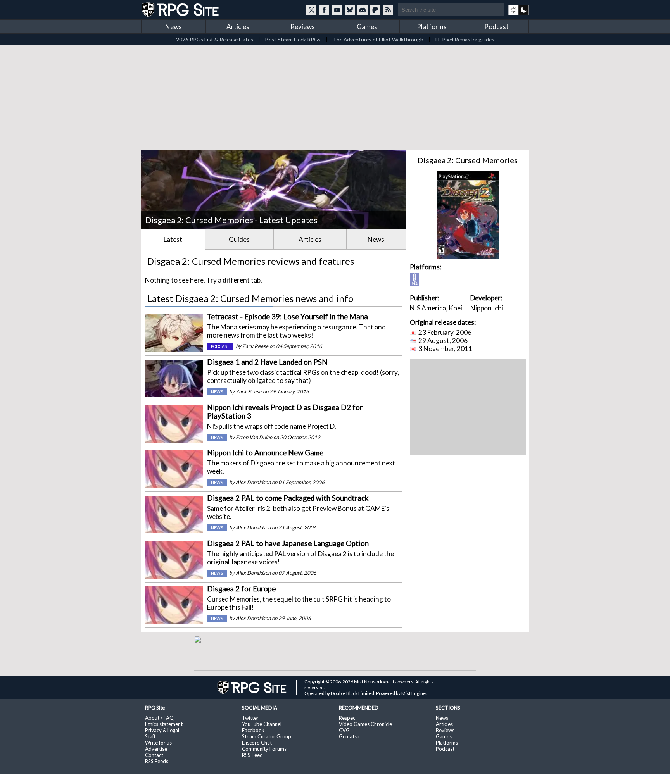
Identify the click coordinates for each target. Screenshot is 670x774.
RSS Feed (252, 755)
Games (367, 26)
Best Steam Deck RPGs (293, 39)
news (217, 392)
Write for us (158, 743)
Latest (173, 239)
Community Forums (264, 749)
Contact (154, 755)
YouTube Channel (261, 724)
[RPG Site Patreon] (375, 10)
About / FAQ (159, 718)
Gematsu (349, 736)
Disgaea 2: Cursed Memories (468, 160)
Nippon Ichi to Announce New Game (265, 452)
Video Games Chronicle (365, 724)
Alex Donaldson (253, 482)
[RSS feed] (388, 10)
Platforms (432, 26)
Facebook (253, 730)
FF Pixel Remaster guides (464, 39)
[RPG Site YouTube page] (337, 10)
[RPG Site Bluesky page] (350, 10)
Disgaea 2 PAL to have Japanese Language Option (288, 543)
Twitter (250, 718)
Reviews (302, 26)
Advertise (156, 749)
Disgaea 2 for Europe (241, 588)
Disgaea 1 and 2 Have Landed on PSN (267, 362)
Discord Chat (257, 743)
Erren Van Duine (254, 437)
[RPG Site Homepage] (181, 9)
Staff (150, 736)
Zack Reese (255, 346)
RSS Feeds (156, 761)
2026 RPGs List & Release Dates (214, 39)
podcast (220, 346)
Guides (239, 239)
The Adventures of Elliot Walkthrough (378, 39)
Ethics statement (164, 724)
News (173, 26)
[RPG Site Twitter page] (311, 10)
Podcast (496, 26)
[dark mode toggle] (518, 9)
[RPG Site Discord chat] (362, 10)
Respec (347, 718)
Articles (237, 26)
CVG (344, 730)
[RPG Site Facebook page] (324, 10)
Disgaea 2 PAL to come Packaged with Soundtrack (287, 498)
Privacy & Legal (162, 730)
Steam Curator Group (266, 736)
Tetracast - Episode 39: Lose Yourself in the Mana (287, 316)
